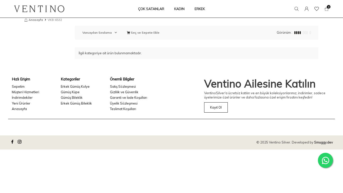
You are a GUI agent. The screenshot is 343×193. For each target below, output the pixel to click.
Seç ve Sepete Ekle (144, 32)
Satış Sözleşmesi (123, 86)
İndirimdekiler (22, 97)
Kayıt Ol (216, 107)
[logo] (39, 9)
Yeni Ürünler (21, 103)
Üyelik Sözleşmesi (124, 103)
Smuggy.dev (323, 142)
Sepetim (18, 86)
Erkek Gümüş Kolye (75, 86)
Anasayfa (36, 20)
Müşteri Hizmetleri (25, 92)
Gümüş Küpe (70, 92)
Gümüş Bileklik (72, 97)
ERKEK (200, 9)
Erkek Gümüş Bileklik (76, 103)
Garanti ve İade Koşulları (128, 97)
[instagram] (20, 142)
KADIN (179, 9)
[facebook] (13, 142)
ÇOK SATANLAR (151, 9)
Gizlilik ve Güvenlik (124, 92)
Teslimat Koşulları (123, 109)
